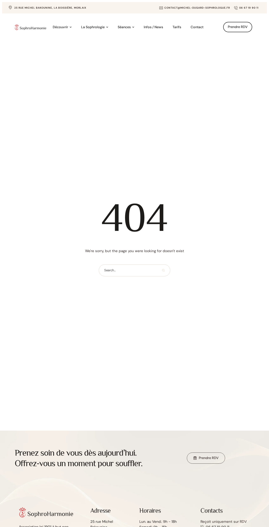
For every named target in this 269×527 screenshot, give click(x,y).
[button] (194, 8)
